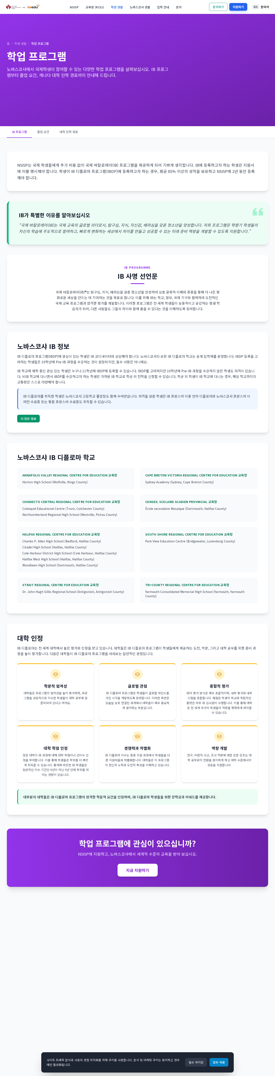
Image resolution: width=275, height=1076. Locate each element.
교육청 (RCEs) (95, 7)
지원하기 (238, 7)
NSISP (74, 7)
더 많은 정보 (28, 418)
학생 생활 (117, 7)
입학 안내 (163, 7)
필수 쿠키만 (196, 1062)
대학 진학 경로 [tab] (69, 132)
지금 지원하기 (137, 870)
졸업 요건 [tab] (43, 132)
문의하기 (218, 7)
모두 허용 (219, 1062)
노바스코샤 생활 (140, 7)
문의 (179, 7)
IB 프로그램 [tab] (19, 132)
